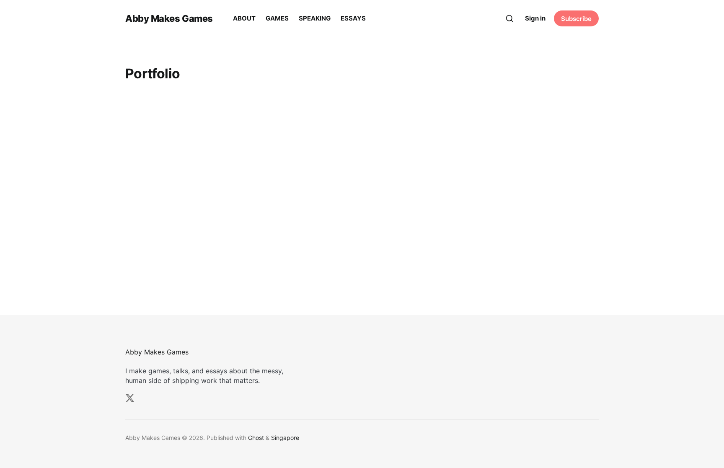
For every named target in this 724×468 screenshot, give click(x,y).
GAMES (277, 18)
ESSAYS (353, 18)
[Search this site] (509, 18)
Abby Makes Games (169, 18)
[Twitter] (129, 398)
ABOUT (244, 18)
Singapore (285, 437)
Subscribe (576, 19)
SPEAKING (315, 18)
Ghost (256, 437)
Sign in (535, 18)
